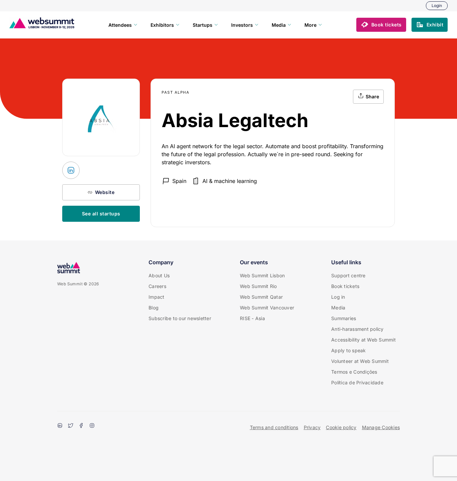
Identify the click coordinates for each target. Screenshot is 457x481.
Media (338, 307)
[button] (381, 25)
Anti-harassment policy (357, 329)
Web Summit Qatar (261, 297)
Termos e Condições (354, 372)
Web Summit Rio (258, 286)
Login (437, 5)
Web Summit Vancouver (267, 307)
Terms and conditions (274, 427)
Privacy (312, 427)
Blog (154, 307)
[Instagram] (92, 426)
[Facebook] (81, 426)
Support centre (348, 275)
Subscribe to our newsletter (180, 318)
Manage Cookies (381, 427)
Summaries (343, 318)
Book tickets (345, 286)
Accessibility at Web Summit (363, 340)
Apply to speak (348, 350)
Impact (157, 297)
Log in (338, 297)
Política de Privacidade (357, 382)
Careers (157, 286)
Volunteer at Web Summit (360, 361)
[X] (70, 426)
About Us (159, 275)
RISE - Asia (252, 318)
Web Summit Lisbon (262, 275)
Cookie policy (341, 427)
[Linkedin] (60, 426)
